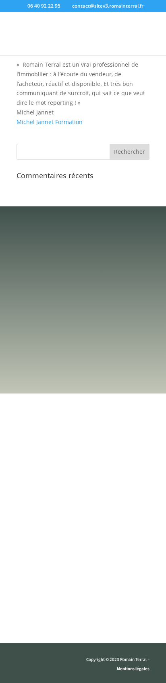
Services (83, 510)
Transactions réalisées (83, 589)
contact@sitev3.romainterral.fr (84, 360)
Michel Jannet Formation (50, 122)
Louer (83, 544)
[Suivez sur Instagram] (39, 661)
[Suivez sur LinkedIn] (55, 661)
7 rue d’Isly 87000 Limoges (78, 396)
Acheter (83, 527)
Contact (83, 606)
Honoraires (83, 623)
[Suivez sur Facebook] (23, 661)
